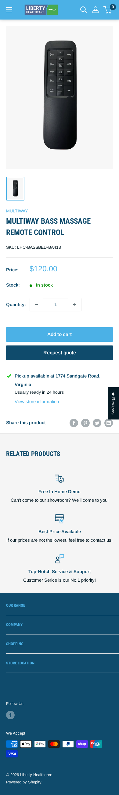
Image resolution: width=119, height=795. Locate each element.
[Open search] (83, 9)
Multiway (17, 210)
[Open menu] (9, 9)
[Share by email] (108, 422)
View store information (37, 401)
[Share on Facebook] (74, 422)
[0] (108, 9)
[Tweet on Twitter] (97, 422)
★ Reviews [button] (113, 403)
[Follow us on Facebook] (10, 715)
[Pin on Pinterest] (85, 422)
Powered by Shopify (23, 782)
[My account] (95, 9)
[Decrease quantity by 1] (36, 304)
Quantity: (16, 304)
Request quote (59, 352)
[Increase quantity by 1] (74, 304)
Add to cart (59, 334)
